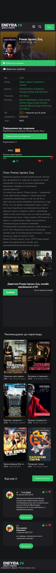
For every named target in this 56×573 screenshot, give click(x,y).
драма (30, 82)
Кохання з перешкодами (39, 376)
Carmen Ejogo (25, 103)
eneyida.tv (5, 568)
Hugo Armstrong (43, 106)
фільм (22, 82)
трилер (22, 85)
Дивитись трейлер (15, 69)
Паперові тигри (36, 464)
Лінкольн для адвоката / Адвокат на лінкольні (15, 376)
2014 (6, 466)
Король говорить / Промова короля (15, 420)
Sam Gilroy (24, 108)
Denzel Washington (28, 100)
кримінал (39, 82)
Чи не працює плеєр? (43, 290)
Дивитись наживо (14, 63)
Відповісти (26, 517)
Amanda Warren (27, 106)
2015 (30, 423)
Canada (23, 92)
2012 (30, 379)
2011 (5, 379)
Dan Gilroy (24, 96)
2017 (21, 78)
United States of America (31, 89)
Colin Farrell (44, 100)
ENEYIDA (11, 26)
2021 (30, 466)
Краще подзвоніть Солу (39, 420)
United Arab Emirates (38, 92)
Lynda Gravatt (40, 103)
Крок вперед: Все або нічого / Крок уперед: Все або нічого (15, 464)
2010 (6, 423)
